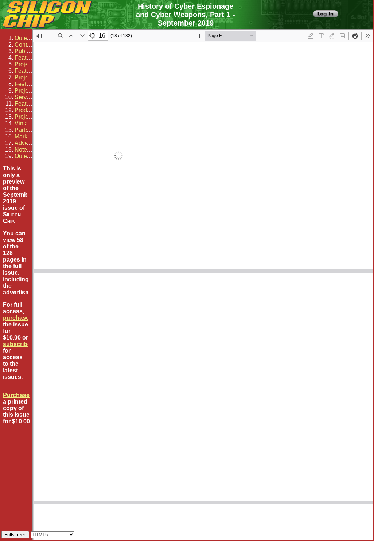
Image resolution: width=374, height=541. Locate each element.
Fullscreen (15, 534)
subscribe (17, 344)
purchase (16, 318)
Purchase (16, 395)
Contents (26, 45)
